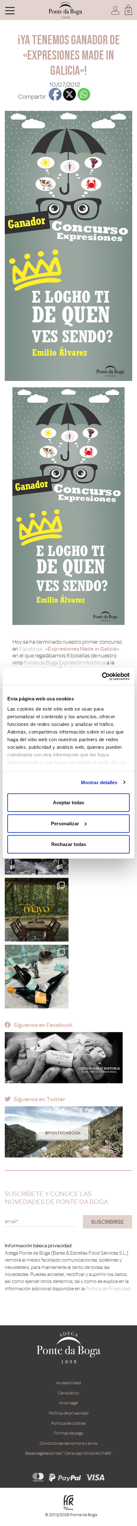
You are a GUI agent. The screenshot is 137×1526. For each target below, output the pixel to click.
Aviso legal (68, 1403)
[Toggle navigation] (10, 10)
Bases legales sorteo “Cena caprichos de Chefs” (68, 1453)
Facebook (32, 649)
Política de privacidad (69, 1413)
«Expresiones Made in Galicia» (82, 649)
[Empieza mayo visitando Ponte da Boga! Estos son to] (36, 910)
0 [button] (128, 11)
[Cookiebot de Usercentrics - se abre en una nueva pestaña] (102, 676)
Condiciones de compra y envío (69, 1443)
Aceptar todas (68, 802)
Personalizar (65, 823)
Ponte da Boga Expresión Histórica (64, 662)
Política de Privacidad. (108, 1289)
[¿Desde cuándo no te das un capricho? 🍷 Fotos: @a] (36, 976)
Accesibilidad (68, 1382)
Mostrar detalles (99, 782)
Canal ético (68, 1393)
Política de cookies (68, 1423)
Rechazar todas (68, 844)
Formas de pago (68, 1433)
